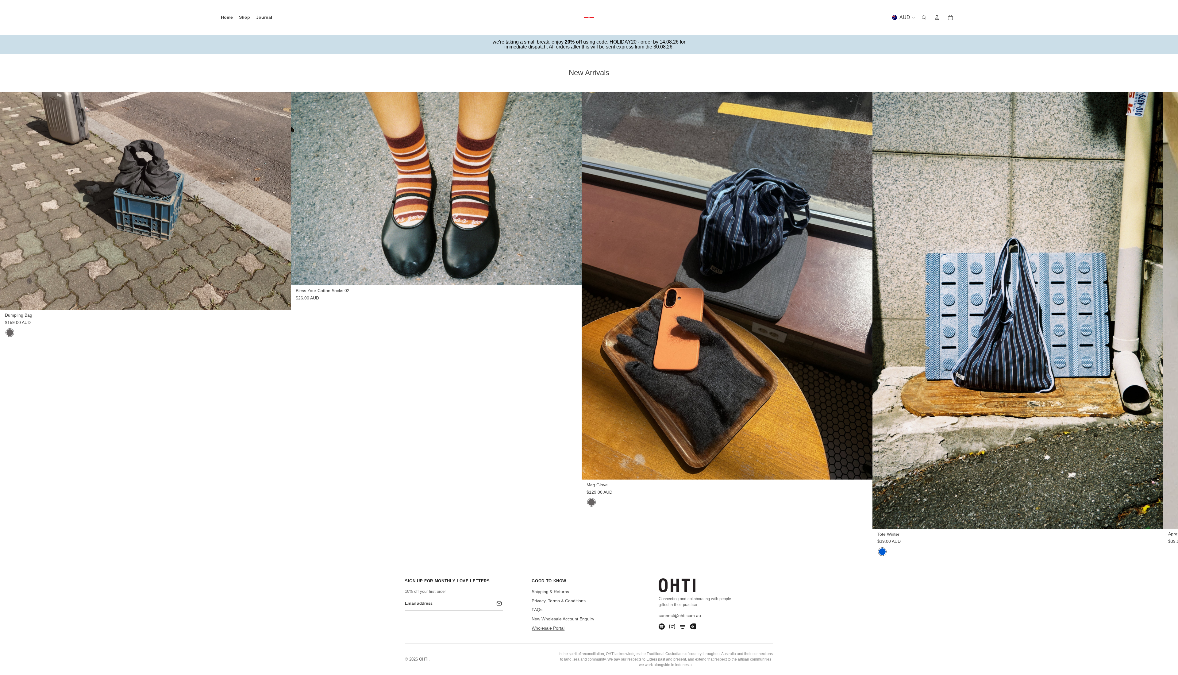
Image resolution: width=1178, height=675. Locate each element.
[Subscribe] (499, 604)
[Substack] (682, 626)
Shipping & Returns (550, 591)
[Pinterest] (693, 626)
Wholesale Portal (548, 628)
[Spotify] (662, 626)
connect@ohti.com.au (680, 615)
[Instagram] (672, 626)
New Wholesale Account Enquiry (563, 618)
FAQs (537, 609)
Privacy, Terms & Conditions (559, 600)
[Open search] (924, 17)
